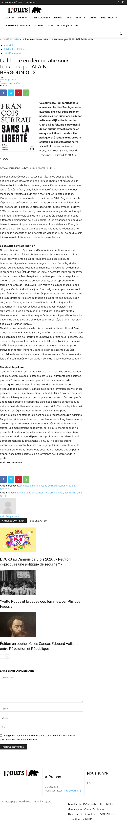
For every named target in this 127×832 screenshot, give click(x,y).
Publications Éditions (14, 49)
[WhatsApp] (26, 92)
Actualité (14, 39)
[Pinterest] (18, 92)
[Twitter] (123, 2)
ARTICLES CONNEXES (13, 520)
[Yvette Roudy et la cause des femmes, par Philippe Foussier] (41, 582)
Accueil (4, 39)
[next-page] (7, 657)
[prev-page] (2, 657)
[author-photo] (8, 512)
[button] (121, 34)
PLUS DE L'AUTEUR (38, 520)
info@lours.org (72, 790)
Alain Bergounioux (8, 79)
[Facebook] (118, 2)
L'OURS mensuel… (13, 53)
